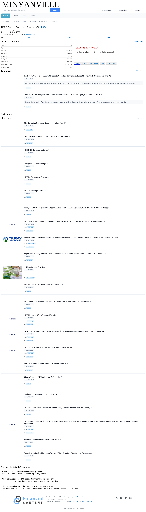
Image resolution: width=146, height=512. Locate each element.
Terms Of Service (86, 501)
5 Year (114, 63)
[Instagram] (131, 500)
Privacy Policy (74, 501)
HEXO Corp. (30, 227)
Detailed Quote (138, 41)
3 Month (96, 63)
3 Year (108, 63)
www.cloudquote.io (79, 497)
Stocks (16, 16)
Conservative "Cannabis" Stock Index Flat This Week (47, 136)
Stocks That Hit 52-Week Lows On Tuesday (43, 377)
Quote (30, 37)
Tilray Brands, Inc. (32, 243)
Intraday (76, 63)
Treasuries (53, 21)
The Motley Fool (30, 277)
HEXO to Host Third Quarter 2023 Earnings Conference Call (49, 347)
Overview (16, 21)
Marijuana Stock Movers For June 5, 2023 (42, 394)
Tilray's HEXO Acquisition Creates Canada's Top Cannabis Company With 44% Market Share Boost (67, 208)
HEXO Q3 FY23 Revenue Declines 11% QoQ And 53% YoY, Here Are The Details (57, 302)
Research (110, 37)
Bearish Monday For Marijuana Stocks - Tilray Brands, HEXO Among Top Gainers (59, 453)
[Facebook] (121, 500)
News (24, 21)
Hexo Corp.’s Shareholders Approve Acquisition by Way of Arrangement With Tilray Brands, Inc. (64, 331)
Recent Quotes (106, 10)
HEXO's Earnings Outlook (35, 191)
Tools (33, 16)
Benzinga (29, 87)
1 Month (89, 63)
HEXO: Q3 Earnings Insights (37, 150)
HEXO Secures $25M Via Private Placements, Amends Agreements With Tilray (58, 408)
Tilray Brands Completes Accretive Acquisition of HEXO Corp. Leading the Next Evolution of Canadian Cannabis (71, 237)
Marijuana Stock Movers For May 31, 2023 (42, 440)
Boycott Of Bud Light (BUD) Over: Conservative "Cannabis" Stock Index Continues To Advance (65, 253)
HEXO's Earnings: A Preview (37, 177)
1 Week (83, 63)
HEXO (43, 27)
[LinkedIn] (126, 500)
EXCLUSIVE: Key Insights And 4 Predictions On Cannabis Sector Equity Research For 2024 (63, 95)
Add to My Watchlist (29, 34)
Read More (140, 118)
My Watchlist (123, 10)
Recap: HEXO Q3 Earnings (36, 164)
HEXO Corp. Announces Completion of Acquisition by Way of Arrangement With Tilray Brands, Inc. (65, 221)
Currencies (32, 21)
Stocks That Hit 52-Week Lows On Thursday (43, 284)
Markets (5, 16)
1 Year (102, 63)
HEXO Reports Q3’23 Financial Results (40, 315)
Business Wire (30, 230)
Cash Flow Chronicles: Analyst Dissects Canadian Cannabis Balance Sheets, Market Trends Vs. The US (68, 76)
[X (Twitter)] (117, 500)
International (43, 21)
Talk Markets (29, 129)
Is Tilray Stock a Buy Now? (36, 267)
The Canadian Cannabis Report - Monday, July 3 (45, 123)
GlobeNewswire (30, 246)
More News (139, 71)
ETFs (24, 16)
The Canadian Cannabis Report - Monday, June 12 (46, 363)
